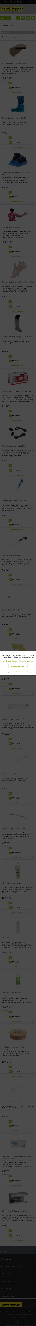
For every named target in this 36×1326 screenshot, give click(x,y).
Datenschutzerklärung (23, 672)
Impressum (10, 672)
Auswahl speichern (26, 661)
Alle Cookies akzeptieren (18, 666)
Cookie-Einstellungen (10, 661)
